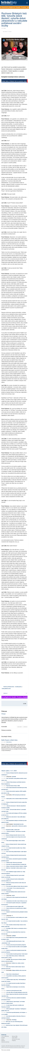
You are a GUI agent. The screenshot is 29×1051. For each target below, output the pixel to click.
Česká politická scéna (6, 688)
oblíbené (25, 726)
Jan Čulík (8, 959)
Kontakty (3, 1037)
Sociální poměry (18, 686)
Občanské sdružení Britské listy (15, 1045)
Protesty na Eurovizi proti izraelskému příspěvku (16, 944)
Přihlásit (3, 714)
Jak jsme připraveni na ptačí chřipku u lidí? (14, 906)
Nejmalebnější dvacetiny (19, 824)
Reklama (3, 1040)
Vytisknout (5, 693)
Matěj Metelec (9, 742)
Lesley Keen (8, 776)
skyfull (13, 895)
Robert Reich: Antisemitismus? (12, 974)
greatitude (14, 776)
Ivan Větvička (9, 794)
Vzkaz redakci (14, 1037)
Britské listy (12, 3)
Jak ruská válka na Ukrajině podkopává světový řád (16, 992)
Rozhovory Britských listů (9, 686)
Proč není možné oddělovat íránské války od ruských (17, 886)
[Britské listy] (14, 81)
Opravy (2, 1039)
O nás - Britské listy (5, 1036)
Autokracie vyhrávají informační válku (14, 990)
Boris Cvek (8, 826)
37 (12, 915)
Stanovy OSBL (15, 1036)
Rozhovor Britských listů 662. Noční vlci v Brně (15, 835)
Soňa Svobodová (9, 824)
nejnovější (19, 726)
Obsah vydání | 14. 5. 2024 (9, 771)
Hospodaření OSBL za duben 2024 (12, 829)
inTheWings (14, 1019)
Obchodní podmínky (5, 1041)
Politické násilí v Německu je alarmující (14, 862)
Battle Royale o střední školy (9, 740)
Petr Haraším (9, 970)
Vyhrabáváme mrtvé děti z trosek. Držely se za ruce (16, 901)
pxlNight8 (14, 935)
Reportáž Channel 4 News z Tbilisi (13, 785)
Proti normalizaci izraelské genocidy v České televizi (16, 954)
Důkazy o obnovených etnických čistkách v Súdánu (16, 866)
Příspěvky (14, 1040)
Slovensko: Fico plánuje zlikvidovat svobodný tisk (16, 864)
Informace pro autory (16, 1039)
